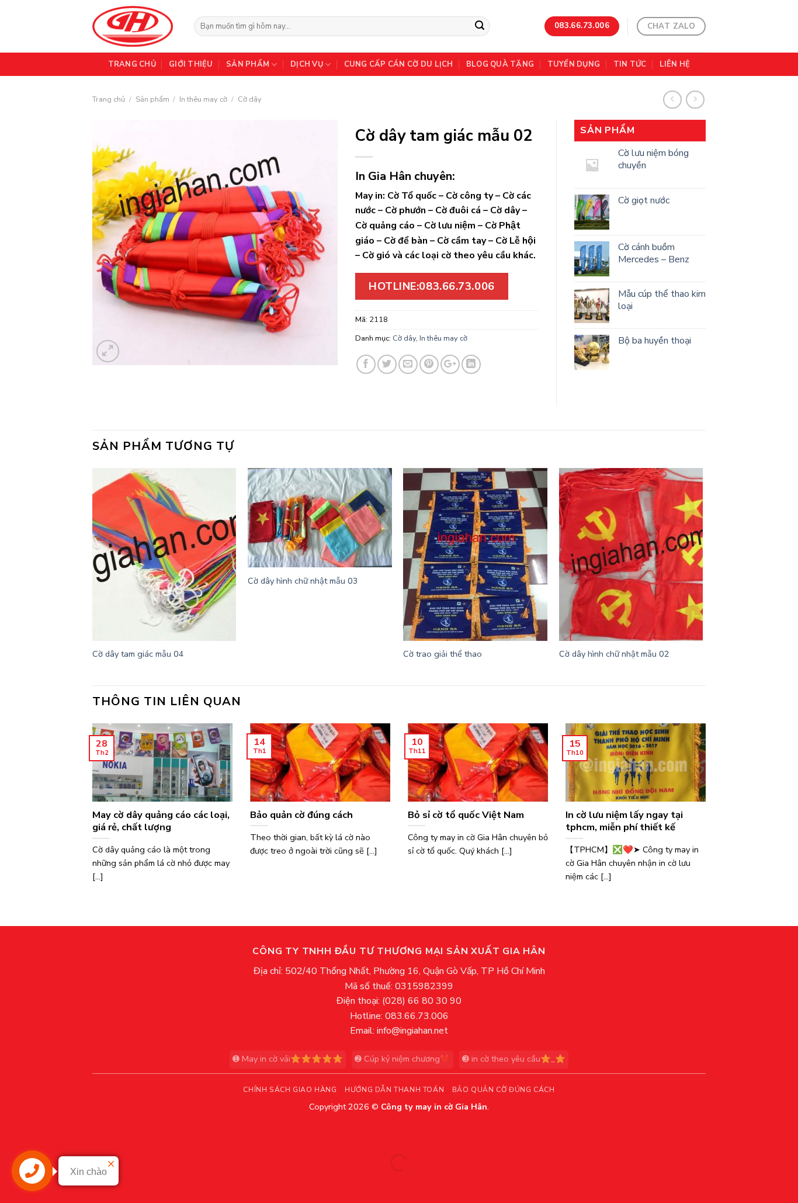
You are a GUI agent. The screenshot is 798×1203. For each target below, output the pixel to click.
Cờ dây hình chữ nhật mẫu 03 (303, 581)
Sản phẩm (247, 64)
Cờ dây (250, 99)
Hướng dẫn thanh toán (394, 1089)
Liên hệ (675, 64)
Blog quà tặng (500, 64)
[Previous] (93, 575)
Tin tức (630, 64)
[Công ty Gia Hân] (134, 26)
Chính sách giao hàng (289, 1089)
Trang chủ (132, 64)
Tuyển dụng (574, 64)
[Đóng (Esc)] (11, 1133)
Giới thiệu (191, 64)
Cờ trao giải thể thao (442, 654)
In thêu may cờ (203, 99)
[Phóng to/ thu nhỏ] (45, 1133)
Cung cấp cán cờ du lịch (398, 64)
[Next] (702, 575)
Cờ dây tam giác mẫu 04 (138, 654)
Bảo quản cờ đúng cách (503, 1089)
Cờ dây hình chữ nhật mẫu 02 (614, 654)
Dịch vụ (306, 64)
